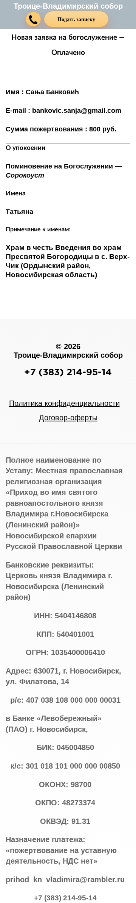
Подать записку (76, 19)
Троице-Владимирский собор (68, 6)
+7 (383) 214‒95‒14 (68, 372)
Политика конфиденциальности (64, 403)
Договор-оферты (68, 417)
